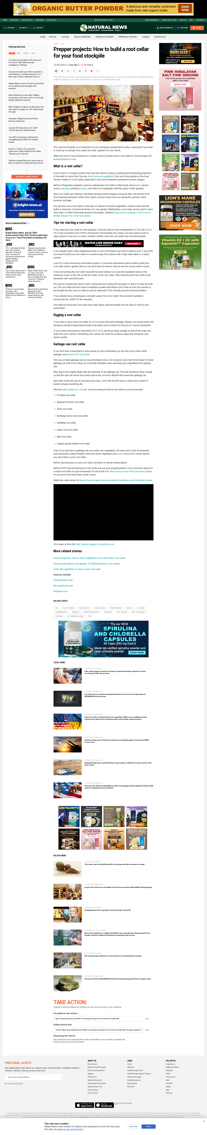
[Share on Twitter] (68, 71)
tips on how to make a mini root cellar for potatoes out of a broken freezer (116, 480)
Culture (65, 37)
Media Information (95, 1080)
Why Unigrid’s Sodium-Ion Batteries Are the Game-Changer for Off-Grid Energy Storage (26, 109)
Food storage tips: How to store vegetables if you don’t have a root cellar (89, 558)
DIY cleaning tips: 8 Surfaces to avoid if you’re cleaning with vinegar (113, 956)
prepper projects (91, 612)
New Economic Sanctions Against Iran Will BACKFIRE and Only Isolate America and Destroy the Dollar (38, 293)
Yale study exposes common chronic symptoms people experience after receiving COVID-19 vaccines (115, 672)
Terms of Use (93, 1093)
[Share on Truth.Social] (86, 71)
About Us (183, 20)
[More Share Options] (98, 71)
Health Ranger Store (135, 1070)
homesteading (103, 77)
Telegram (169, 1070)
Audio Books (51, 20)
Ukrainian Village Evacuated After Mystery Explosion (23, 119)
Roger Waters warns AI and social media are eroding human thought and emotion (26, 85)
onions (120, 453)
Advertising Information (97, 1083)
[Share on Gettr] (92, 71)
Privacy (63, 1113)
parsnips (65, 188)
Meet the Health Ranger (97, 1067)
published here (86, 1117)
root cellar (74, 79)
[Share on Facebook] (62, 71)
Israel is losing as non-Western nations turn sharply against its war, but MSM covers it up (116, 741)
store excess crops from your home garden (130, 471)
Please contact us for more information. (69, 1042)
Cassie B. (98, 668)
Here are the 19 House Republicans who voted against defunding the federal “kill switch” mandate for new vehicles (118, 787)
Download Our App (169, 20)
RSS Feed (131, 1087)
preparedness (131, 77)
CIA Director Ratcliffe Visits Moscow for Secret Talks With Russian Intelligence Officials (25, 62)
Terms (70, 1113)
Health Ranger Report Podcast (139, 1074)
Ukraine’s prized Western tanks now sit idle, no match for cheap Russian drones (26, 161)
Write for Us (92, 1077)
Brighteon (14, 20)
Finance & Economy (104, 37)
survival (97, 79)
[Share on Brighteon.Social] (56, 71)
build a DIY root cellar (79, 354)
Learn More (133, 1127)
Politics (52, 37)
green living (91, 77)
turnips (84, 188)
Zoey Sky (73, 65)
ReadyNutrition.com (65, 159)
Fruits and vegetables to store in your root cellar (77, 569)
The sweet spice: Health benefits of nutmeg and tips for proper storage (114, 864)
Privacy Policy (93, 1090)
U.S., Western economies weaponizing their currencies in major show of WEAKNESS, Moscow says (115, 695)
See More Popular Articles (27, 177)
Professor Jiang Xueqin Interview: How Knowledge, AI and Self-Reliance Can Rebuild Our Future (15, 293)
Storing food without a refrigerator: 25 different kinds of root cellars (87, 563)
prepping (65, 79)
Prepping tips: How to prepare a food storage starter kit (107, 910)
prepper (142, 77)
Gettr (168, 1080)
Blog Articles (132, 1083)
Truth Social (170, 1077)
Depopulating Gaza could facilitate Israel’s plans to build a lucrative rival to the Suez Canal (118, 764)
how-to (114, 77)
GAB (167, 1090)
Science (145, 37)
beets (137, 185)
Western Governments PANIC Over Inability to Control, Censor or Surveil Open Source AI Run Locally (38, 252)
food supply (80, 77)
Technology (160, 37)
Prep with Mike (27, 20)
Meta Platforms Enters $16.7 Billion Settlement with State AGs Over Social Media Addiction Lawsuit (26, 97)
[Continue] (58, 1077)
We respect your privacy (14, 1083)
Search (201, 20)
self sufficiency (86, 79)
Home (5, 20)
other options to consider (75, 389)
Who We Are (92, 1064)
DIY (60, 77)
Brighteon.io (170, 1064)
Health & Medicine (82, 37)
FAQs (191, 20)
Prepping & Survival (128, 37)
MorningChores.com (63, 585)
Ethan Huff (98, 691)
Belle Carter (99, 714)
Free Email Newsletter (96, 1070)
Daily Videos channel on (95, 544)
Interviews (40, 20)
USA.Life (169, 1093)
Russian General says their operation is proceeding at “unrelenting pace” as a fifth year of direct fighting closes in (26, 74)
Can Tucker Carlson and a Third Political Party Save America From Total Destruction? (16, 274)
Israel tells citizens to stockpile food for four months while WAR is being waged (118, 887)
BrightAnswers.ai (152, 20)
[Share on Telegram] (74, 71)
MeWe (168, 1087)
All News (130, 1067)
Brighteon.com (61, 591)
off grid (121, 77)
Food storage (68, 77)
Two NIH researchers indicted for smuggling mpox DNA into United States (23, 139)
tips (119, 79)
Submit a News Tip (95, 1087)
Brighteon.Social (172, 1067)
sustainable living (109, 79)
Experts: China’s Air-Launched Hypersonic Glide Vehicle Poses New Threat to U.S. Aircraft (25, 151)
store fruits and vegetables (100, 176)
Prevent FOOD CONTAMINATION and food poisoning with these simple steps (117, 979)
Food (62, 44)
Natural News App (134, 1077)
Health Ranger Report (16, 223)
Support (90, 1074)
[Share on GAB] (80, 71)
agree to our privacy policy (70, 1129)
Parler (168, 1074)
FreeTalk (169, 1083)
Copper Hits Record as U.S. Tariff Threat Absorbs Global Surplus (23, 129)
